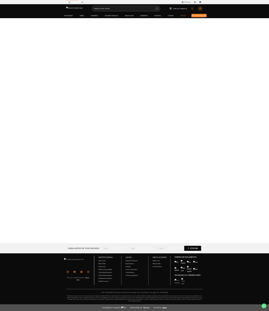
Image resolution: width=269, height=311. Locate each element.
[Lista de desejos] (192, 8)
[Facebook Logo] (74, 271)
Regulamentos (130, 263)
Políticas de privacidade (105, 269)
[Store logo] (74, 8)
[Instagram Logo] (67, 271)
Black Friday (102, 263)
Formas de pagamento (132, 275)
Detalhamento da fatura (105, 278)
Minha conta (156, 260)
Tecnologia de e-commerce (111, 307)
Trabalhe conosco (103, 281)
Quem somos (102, 260)
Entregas (128, 266)
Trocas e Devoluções (131, 269)
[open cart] (200, 8)
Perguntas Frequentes (132, 260)
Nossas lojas (101, 266)
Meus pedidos (157, 263)
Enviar (194, 248)
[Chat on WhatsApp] (263, 305)
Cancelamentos (130, 272)
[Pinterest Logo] (81, 271)
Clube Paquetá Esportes (105, 272)
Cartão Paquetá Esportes (105, 275)
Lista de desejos (157, 266)
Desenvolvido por (136, 307)
